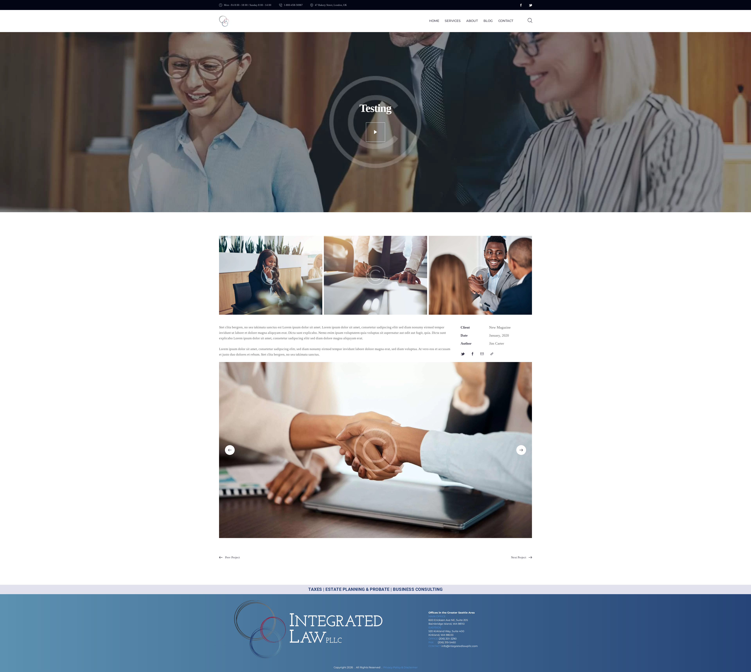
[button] (491, 354)
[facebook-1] (521, 5)
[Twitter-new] (463, 354)
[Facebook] (472, 354)
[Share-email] (482, 354)
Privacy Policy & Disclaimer (400, 667)
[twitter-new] (530, 5)
